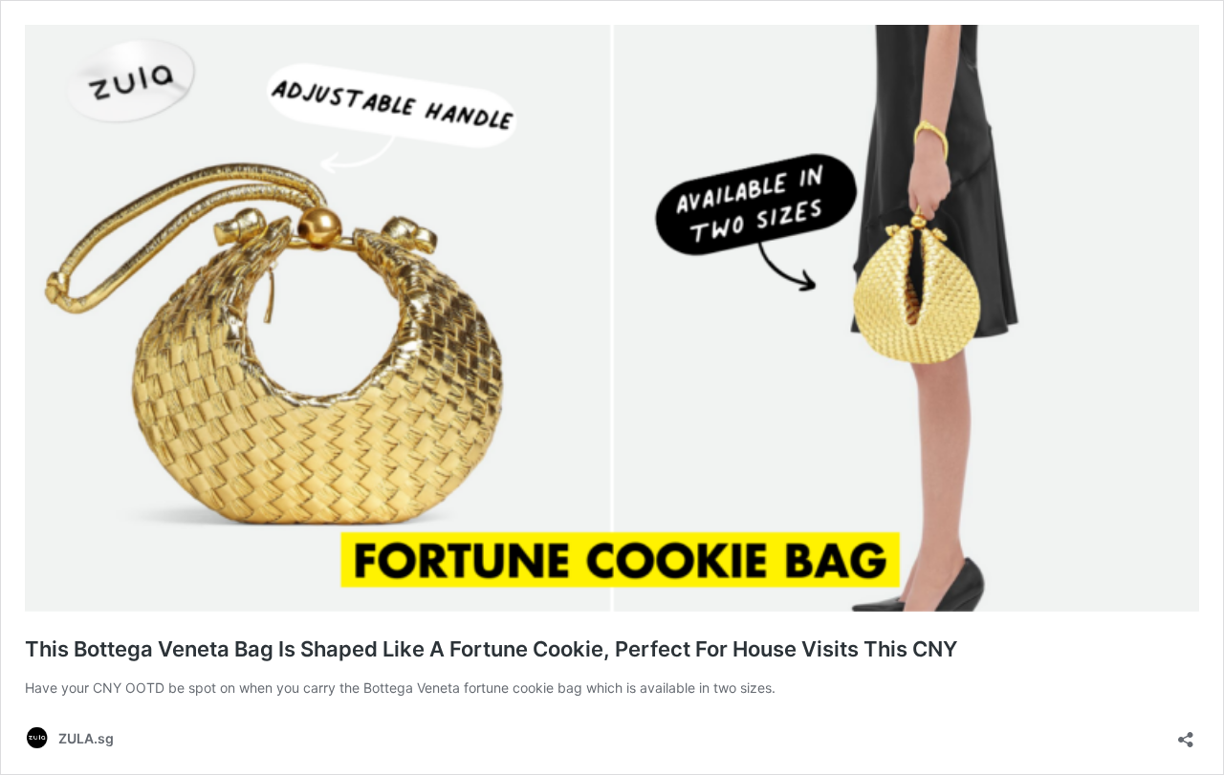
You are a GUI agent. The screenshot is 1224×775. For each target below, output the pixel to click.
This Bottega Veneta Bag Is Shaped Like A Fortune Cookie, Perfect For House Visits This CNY (491, 648)
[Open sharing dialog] (1185, 733)
